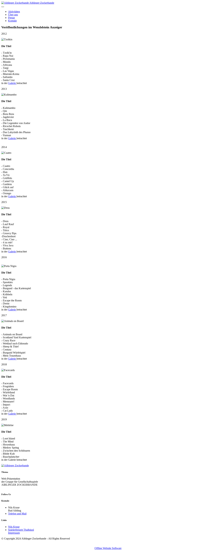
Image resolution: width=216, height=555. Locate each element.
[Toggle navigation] (2, 6)
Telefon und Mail (17, 513)
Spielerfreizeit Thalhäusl (21, 529)
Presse (11, 17)
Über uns (13, 14)
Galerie (12, 83)
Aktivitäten (14, 11)
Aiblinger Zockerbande (41, 2)
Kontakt (12, 20)
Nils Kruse (14, 526)
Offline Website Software (108, 548)
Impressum (14, 532)
